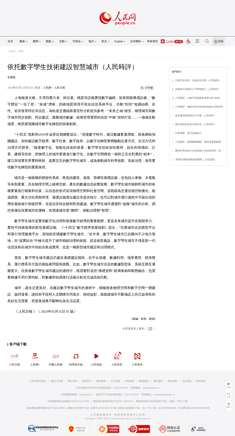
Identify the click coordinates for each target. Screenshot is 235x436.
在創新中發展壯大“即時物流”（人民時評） (198, 89)
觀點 (21, 51)
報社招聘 (72, 381)
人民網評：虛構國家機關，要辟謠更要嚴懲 (198, 142)
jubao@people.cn (151, 388)
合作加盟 (115, 381)
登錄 (220, 41)
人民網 (11, 51)
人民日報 (14, 364)
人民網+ (35, 364)
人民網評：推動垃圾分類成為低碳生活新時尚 (199, 106)
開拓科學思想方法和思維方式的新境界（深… (199, 150)
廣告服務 (101, 381)
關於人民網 (57, 381)
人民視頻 (96, 364)
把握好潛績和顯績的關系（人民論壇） (196, 159)
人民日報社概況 (37, 381)
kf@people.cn (86, 394)
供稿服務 (129, 381)
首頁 (10, 41)
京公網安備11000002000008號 (193, 408)
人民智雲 (116, 364)
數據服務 (144, 381)
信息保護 (186, 381)
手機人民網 (55, 364)
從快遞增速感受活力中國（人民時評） (195, 115)
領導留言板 (76, 364)
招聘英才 (87, 381)
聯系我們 (201, 381)
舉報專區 (152, 41)
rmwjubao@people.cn (164, 394)
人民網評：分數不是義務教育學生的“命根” (198, 98)
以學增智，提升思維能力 (188, 133)
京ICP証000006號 (167, 408)
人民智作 (137, 364)
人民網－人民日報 (54, 87)
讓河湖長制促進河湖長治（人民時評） (195, 124)
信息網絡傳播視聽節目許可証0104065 (46, 408)
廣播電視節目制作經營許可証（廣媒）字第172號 (162, 401)
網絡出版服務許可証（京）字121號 (137, 408)
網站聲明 (158, 381)
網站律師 (172, 381)
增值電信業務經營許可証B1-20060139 (113, 401)
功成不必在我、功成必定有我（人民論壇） (198, 80)
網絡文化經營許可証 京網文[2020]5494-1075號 (92, 408)
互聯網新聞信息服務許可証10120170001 (68, 401)
